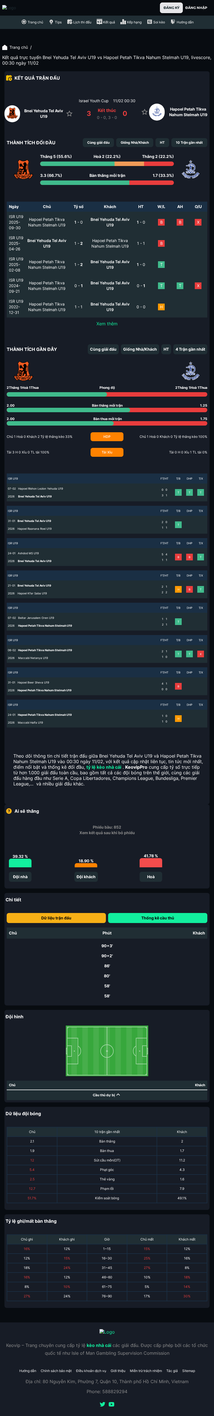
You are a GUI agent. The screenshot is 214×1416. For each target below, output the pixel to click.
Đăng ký (171, 8)
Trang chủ (18, 47)
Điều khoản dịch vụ (91, 1371)
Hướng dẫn (27, 1371)
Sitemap (188, 1371)
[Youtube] (111, 1405)
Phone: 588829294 (107, 1391)
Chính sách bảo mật (56, 1371)
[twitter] (102, 1405)
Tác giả (172, 1371)
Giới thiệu (118, 1371)
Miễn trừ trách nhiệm (146, 1371)
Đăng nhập (196, 8)
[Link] (19, 8)
